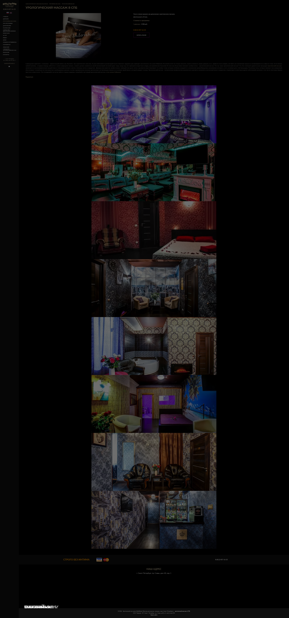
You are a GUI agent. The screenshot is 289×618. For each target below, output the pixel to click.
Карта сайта (154, 615)
